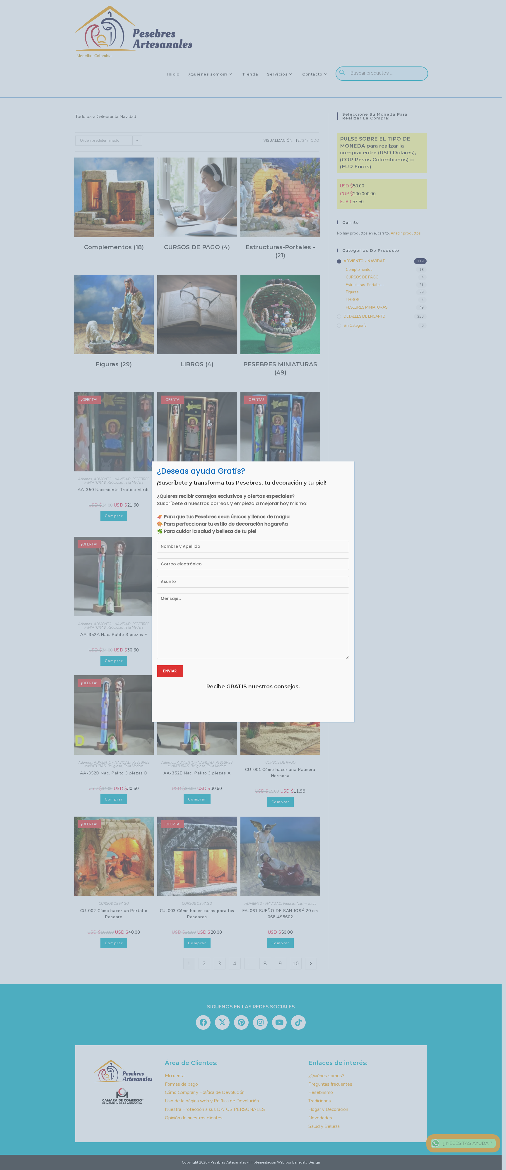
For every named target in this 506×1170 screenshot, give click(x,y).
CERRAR (346, 461)
